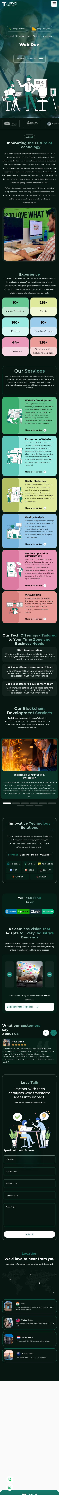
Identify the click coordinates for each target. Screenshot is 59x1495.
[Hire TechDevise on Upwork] (23, 911)
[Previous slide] (46, 1033)
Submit (29, 1234)
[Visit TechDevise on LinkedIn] (11, 911)
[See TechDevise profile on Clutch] (36, 911)
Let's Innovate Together (20, 1007)
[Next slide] (53, 1033)
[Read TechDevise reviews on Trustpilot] (48, 911)
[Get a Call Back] (9, 1479)
